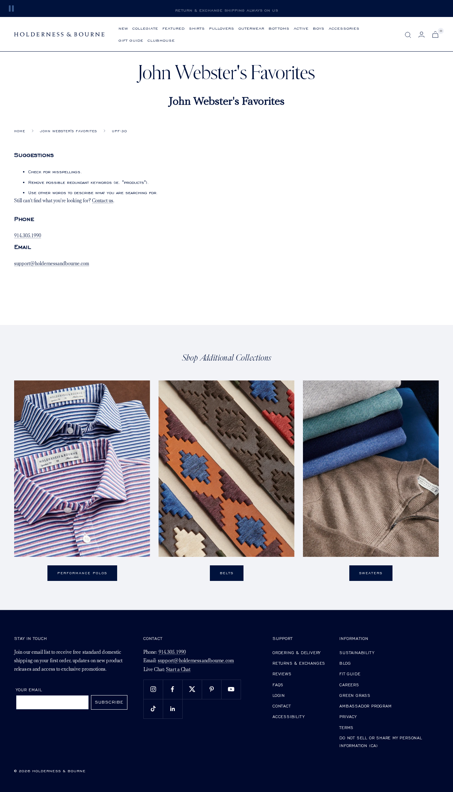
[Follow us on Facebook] (172, 689)
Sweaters (371, 573)
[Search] (408, 35)
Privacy (348, 716)
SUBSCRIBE (109, 702)
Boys (319, 28)
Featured (173, 28)
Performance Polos (82, 573)
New (123, 28)
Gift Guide (131, 40)
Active (301, 28)
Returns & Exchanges (299, 663)
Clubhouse (161, 40)
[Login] (421, 34)
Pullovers (221, 28)
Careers (349, 684)
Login (279, 695)
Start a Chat (178, 669)
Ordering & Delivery (297, 652)
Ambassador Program (365, 706)
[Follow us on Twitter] (192, 689)
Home (19, 131)
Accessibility (288, 716)
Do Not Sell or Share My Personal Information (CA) (380, 741)
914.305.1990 (27, 236)
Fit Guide (349, 673)
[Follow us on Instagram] (153, 689)
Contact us (102, 201)
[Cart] (435, 34)
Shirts (197, 28)
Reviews (282, 673)
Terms (346, 727)
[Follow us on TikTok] (153, 708)
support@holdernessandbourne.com (51, 264)
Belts (227, 573)
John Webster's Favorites (68, 131)
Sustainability (356, 652)
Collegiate (145, 28)
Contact (282, 706)
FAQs (278, 684)
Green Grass (355, 695)
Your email (29, 689)
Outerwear (251, 28)
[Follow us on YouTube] (231, 689)
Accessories (344, 28)
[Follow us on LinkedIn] (172, 708)
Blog (345, 663)
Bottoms (279, 28)
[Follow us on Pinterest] (211, 689)
